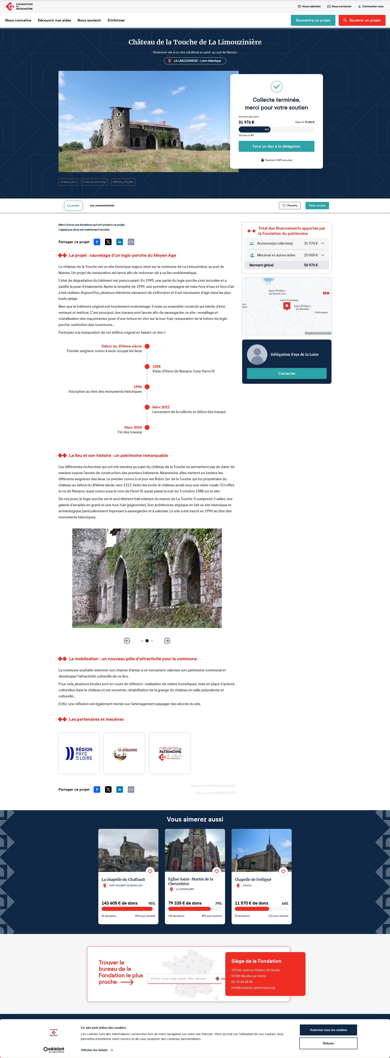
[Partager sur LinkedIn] (120, 242)
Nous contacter (341, 6)
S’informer (116, 20)
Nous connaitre (18, 20)
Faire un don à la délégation (276, 146)
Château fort (68, 182)
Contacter (287, 373)
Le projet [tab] (73, 205)
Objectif (304, 122)
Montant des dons (249, 116)
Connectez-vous (373, 6)
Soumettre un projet (313, 20)
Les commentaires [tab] (102, 205)
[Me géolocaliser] (217, 979)
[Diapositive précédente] (127, 641)
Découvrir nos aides (54, 20)
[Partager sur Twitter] (108, 242)
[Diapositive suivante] (167, 641)
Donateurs (246, 135)
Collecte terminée (94, 182)
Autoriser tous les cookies (328, 1030)
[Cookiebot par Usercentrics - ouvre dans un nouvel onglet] (54, 1050)
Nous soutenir (89, 20)
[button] (142, 641)
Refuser (328, 1043)
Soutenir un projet (364, 20)
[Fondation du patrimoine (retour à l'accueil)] (18, 6)
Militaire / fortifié (123, 182)
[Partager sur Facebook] (97, 242)
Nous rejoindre (311, 6)
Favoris (292, 205)
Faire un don (317, 205)
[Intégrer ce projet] (131, 242)
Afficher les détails (94, 1050)
